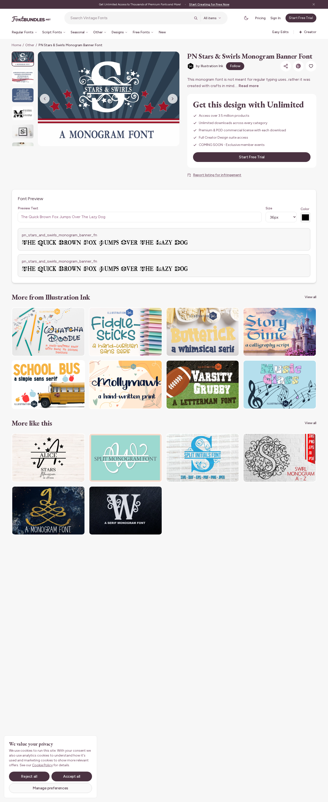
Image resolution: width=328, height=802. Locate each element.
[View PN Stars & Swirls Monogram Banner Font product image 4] (23, 113)
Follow (235, 66)
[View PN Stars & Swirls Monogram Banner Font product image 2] (23, 77)
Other (29, 45)
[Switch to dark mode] (246, 18)
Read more (249, 85)
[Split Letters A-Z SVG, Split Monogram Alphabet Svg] (203, 458)
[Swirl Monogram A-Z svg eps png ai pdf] (280, 458)
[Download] (68, 314)
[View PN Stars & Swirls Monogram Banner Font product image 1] (23, 59)
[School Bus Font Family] (48, 385)
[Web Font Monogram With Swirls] (125, 511)
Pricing (260, 18)
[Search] (196, 18)
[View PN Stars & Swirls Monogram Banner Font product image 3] (23, 95)
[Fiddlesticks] (125, 332)
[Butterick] (203, 332)
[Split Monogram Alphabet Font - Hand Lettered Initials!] (125, 458)
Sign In (275, 18)
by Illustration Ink (209, 66)
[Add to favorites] (311, 66)
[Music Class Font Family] (280, 385)
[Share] (285, 66)
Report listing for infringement (217, 175)
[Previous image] (45, 99)
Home (16, 45)
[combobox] (130, 18)
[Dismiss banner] (313, 4)
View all (310, 297)
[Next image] (172, 99)
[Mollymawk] (125, 385)
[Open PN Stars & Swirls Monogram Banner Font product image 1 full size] (108, 99)
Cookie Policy (42, 765)
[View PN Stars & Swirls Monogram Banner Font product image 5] (23, 131)
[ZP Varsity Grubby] (203, 385)
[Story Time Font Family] (280, 332)
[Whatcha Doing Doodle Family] (48, 332)
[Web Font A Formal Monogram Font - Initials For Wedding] (48, 511)
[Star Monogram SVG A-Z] (48, 458)
